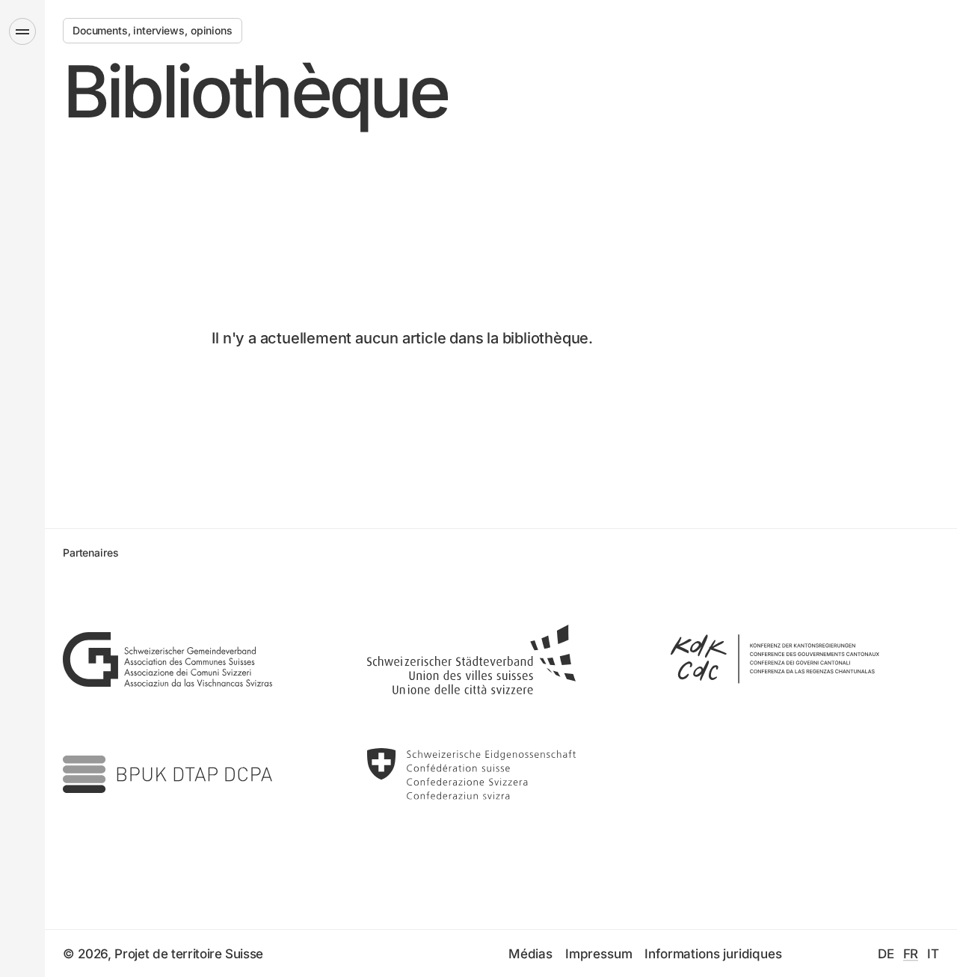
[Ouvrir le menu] (22, 31)
